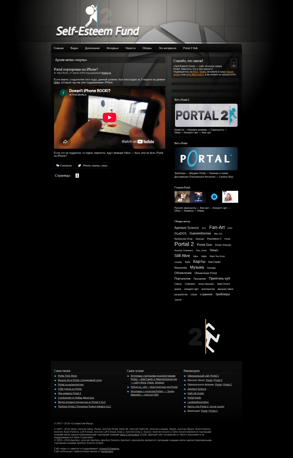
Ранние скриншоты (185, 208)
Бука (187, 262)
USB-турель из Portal (70, 389)
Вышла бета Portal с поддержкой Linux (80, 380)
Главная (59, 48)
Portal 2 (184, 244)
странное (206, 294)
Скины (178, 284)
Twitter (202, 71)
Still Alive (182, 255)
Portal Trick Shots (67, 375)
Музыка (197, 267)
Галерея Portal (182, 187)
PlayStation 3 (214, 238)
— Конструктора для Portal (154, 387)
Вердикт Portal (197, 173)
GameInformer (200, 233)
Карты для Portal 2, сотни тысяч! (206, 406)
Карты (199, 261)
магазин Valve (225, 289)
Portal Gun (204, 244)
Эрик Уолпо (223, 284)
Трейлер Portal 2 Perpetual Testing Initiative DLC (84, 406)
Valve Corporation (129, 434)
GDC (230, 228)
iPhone (87, 165)
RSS (195, 71)
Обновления (183, 273)
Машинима (180, 267)
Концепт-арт (191, 132)
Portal (227, 239)
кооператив (208, 289)
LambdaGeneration (198, 402)
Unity (57, 82)
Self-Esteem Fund (97, 20)
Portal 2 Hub (190, 48)
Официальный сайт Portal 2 (203, 375)
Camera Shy (225, 176)
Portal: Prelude (223, 245)
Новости (131, 48)
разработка (181, 294)
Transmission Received (202, 176)
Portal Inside (194, 397)
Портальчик (182, 278)
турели (177, 299)
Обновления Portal (206, 273)
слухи (104, 165)
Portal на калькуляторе (71, 384)
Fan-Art (217, 227)
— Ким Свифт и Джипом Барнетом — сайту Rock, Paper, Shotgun (154, 379)
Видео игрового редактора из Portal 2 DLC (82, 402)
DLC (204, 228)
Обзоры (147, 48)
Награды (211, 268)
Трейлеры (180, 173)
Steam (214, 250)
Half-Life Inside (196, 393)
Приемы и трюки (218, 173)
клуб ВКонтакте (195, 74)
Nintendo (200, 239)
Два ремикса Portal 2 (69, 393)
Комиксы (189, 210)
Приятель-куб (219, 278)
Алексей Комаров (109, 448)
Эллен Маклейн (206, 284)
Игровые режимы (197, 129)
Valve (195, 256)
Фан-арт (206, 132)
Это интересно (167, 48)
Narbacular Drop (183, 238)
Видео (74, 48)
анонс (177, 289)
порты (96, 165)
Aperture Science (186, 227)
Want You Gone (217, 256)
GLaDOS (180, 233)
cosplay (178, 262)
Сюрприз (190, 284)
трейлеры (222, 294)
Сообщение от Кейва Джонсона (76, 397)
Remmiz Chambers (183, 250)
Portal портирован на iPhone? (76, 69)
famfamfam (107, 451)
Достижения (181, 176)
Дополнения (92, 48)
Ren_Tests (201, 250)
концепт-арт (191, 289)
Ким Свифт (214, 262)
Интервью (113, 48)
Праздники (200, 278)
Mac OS (218, 233)
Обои (177, 132)
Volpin (204, 256)
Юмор (200, 210)
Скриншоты (217, 129)
